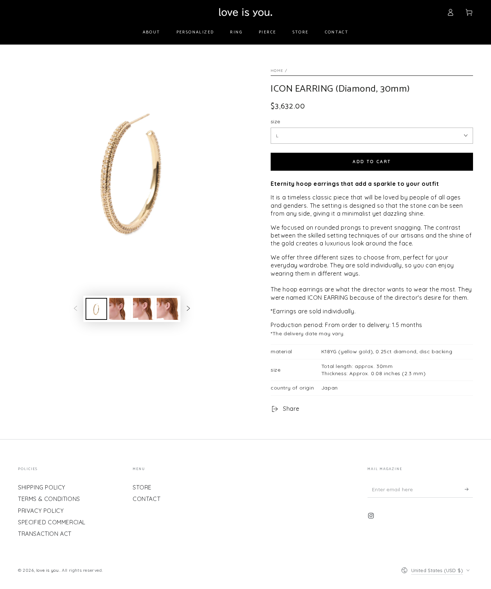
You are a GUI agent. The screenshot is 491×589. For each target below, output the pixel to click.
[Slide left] (75, 309)
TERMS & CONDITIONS (49, 498)
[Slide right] (188, 309)
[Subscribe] (469, 489)
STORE (142, 487)
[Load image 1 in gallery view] (96, 309)
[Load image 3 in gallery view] (144, 309)
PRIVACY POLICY (41, 510)
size (275, 121)
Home (277, 70)
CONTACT (146, 498)
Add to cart (372, 161)
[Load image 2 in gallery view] (120, 309)
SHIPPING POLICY (41, 487)
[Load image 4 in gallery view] (167, 309)
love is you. (48, 570)
